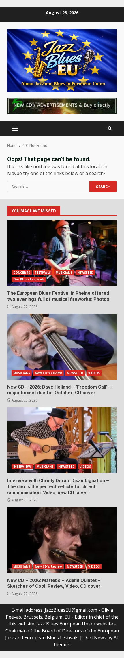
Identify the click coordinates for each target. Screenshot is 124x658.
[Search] (110, 128)
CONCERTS (21, 273)
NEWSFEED (85, 273)
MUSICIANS (64, 273)
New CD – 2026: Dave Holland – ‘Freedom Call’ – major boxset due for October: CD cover (62, 347)
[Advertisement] (62, 105)
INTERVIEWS (22, 467)
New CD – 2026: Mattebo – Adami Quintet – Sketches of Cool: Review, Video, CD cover (62, 540)
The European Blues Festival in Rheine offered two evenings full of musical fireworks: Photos (62, 253)
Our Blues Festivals (28, 279)
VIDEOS (94, 373)
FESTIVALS (43, 273)
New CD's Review (48, 373)
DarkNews (94, 637)
